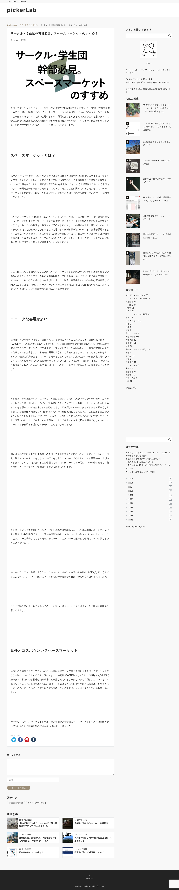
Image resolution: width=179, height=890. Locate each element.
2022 (150, 495)
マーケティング (133, 320)
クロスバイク (132, 365)
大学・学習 (132, 336)
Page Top (89, 878)
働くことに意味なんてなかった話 (140, 471)
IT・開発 (131, 304)
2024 (150, 487)
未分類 (130, 368)
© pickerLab (80, 886)
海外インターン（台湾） (138, 349)
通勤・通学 (131, 378)
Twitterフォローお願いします (139, 79)
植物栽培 (131, 371)
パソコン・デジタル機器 (138, 314)
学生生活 (131, 343)
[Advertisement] (60, 486)
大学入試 (131, 340)
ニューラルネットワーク (138, 298)
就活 (129, 346)
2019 (150, 507)
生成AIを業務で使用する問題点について (143, 459)
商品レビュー (132, 333)
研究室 (130, 355)
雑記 (129, 381)
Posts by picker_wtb (135, 526)
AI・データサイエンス (137, 295)
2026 (149, 478)
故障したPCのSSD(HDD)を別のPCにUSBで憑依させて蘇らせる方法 (157, 256)
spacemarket (17, 803)
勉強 (128, 330)
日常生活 (131, 362)
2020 (150, 503)
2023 (150, 491)
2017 (150, 515)
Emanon (100, 886)
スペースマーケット (38, 803)
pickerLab (21, 9)
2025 (150, 483)
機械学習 (131, 301)
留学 (128, 352)
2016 (149, 519)
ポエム (129, 317)
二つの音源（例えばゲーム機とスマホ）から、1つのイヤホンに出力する (157, 126)
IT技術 (130, 308)
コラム (130, 311)
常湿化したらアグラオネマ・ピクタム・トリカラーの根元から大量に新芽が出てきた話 (156, 108)
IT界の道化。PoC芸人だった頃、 (140, 462)
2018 (150, 511)
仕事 (128, 324)
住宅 (128, 327)
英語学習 (130, 375)
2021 (150, 499)
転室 (128, 359)
